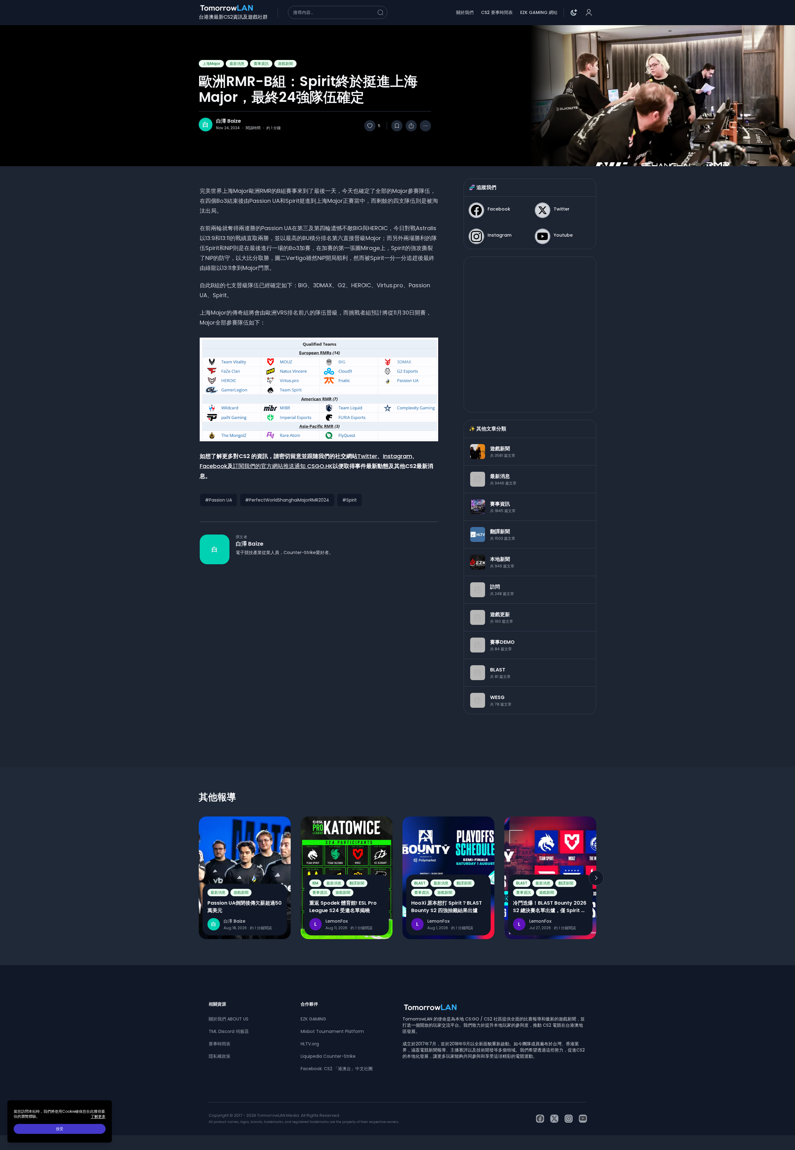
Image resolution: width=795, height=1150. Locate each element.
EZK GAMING (313, 1019)
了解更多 (98, 1116)
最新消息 (236, 63)
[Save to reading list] (396, 125)
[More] (425, 125)
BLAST (419, 883)
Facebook (213, 466)
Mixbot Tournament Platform (332, 1031)
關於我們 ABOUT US (228, 1019)
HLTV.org (310, 1044)
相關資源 (217, 1004)
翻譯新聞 (356, 883)
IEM (315, 883)
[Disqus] (319, 654)
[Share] (411, 125)
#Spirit (349, 500)
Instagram (397, 456)
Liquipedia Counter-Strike (328, 1056)
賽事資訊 (261, 63)
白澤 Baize (228, 121)
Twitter (367, 456)
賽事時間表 (219, 1044)
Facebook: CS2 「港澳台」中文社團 (337, 1069)
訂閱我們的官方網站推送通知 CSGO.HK (283, 466)
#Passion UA (218, 500)
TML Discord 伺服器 (229, 1031)
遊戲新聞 (285, 63)
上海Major (211, 63)
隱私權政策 (219, 1056)
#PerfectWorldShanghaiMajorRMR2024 (287, 500)
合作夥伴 (309, 1004)
